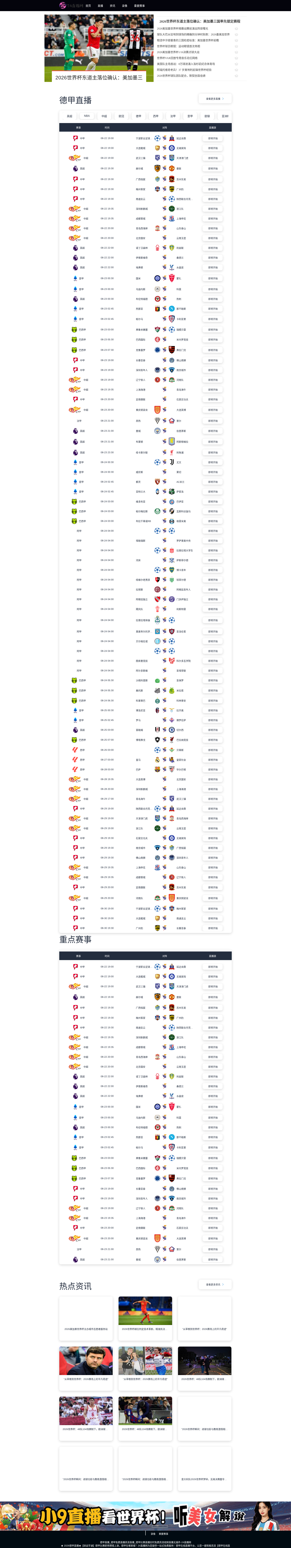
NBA (87, 115)
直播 (100, 5)
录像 (124, 5)
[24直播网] (71, 8)
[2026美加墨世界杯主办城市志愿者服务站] (86, 1339)
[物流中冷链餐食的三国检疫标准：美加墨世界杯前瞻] (241, 40)
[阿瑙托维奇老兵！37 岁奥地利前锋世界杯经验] (241, 70)
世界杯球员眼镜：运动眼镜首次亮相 (178, 46)
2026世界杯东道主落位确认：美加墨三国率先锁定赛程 (199, 21)
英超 (69, 116)
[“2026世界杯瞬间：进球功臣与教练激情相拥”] (204, 1439)
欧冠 (121, 116)
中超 (104, 116)
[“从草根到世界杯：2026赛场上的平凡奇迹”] (204, 1339)
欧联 (207, 116)
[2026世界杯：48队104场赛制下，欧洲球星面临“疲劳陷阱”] (204, 1389)
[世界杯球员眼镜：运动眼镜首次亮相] (241, 46)
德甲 (138, 116)
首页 (88, 5)
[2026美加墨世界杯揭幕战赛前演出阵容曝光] (241, 29)
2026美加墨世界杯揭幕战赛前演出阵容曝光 (182, 28)
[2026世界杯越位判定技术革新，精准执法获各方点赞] (145, 1339)
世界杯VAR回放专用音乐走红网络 (177, 58)
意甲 (190, 116)
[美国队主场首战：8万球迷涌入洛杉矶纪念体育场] (241, 64)
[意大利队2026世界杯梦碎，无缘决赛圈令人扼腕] (204, 1489)
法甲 (173, 116)
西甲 (155, 116)
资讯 (112, 5)
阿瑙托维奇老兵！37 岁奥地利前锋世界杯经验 (184, 69)
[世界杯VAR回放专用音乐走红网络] (241, 58)
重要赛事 (139, 5)
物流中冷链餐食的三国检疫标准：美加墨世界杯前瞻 (188, 40)
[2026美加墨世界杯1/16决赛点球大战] (241, 52)
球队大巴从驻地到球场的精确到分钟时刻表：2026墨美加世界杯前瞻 (193, 35)
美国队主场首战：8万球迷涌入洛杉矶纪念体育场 (186, 64)
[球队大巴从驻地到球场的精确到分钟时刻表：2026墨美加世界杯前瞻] (241, 35)
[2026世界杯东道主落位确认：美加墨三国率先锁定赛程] (99, 48)
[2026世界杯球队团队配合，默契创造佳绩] (241, 76)
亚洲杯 (226, 116)
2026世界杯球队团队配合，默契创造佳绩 (181, 75)
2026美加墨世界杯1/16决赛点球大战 (178, 52)
